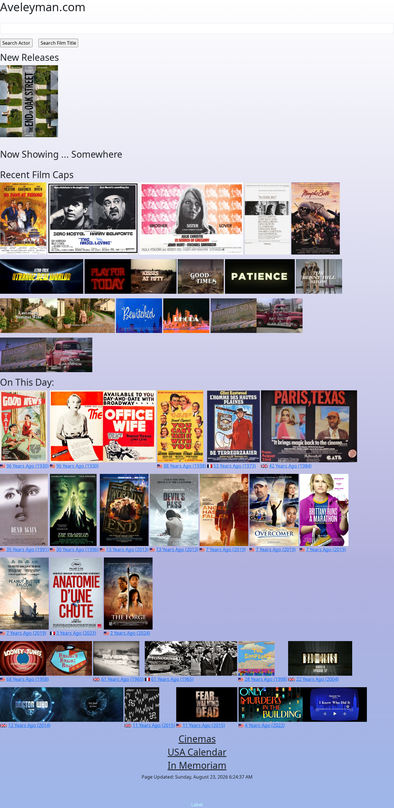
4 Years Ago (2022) (265, 725)
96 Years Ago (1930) (27, 466)
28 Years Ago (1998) (266, 679)
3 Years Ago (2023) (76, 633)
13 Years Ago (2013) (127, 549)
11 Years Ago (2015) (154, 725)
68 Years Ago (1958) (27, 679)
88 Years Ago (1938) (185, 466)
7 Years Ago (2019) (226, 549)
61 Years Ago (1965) (122, 679)
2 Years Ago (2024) (130, 633)
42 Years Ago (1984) (290, 466)
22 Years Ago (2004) (317, 679)
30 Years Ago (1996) (77, 549)
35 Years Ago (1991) (27, 549)
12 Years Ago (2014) (29, 725)
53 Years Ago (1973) (234, 466)
